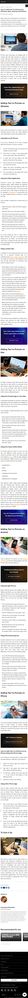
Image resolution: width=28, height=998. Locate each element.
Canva (11, 457)
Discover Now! (14, 520)
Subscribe (14, 980)
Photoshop (11, 192)
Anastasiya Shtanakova (7, 14)
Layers (18, 291)
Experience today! (14, 340)
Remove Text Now (14, 94)
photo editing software (17, 257)
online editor (16, 504)
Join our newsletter (7, 973)
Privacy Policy (20, 982)
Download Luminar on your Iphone (14, 741)
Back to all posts (6, 944)
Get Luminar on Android (14, 576)
